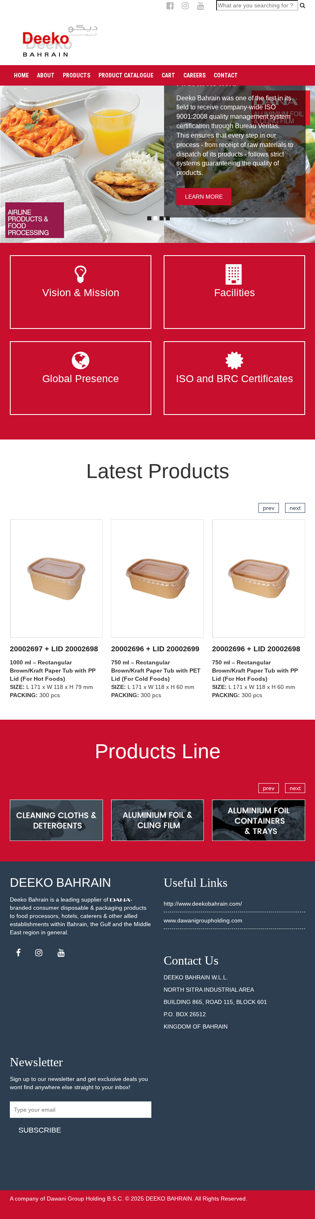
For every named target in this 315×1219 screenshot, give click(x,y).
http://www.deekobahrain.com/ (203, 903)
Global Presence (80, 378)
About (46, 75)
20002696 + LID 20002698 (256, 649)
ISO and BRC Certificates (234, 378)
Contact (226, 75)
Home (21, 75)
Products (76, 75)
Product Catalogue (125, 75)
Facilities (234, 292)
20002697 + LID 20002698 (54, 649)
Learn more (204, 196)
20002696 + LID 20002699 (155, 649)
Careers (194, 75)
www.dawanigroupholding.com (203, 920)
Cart (168, 75)
